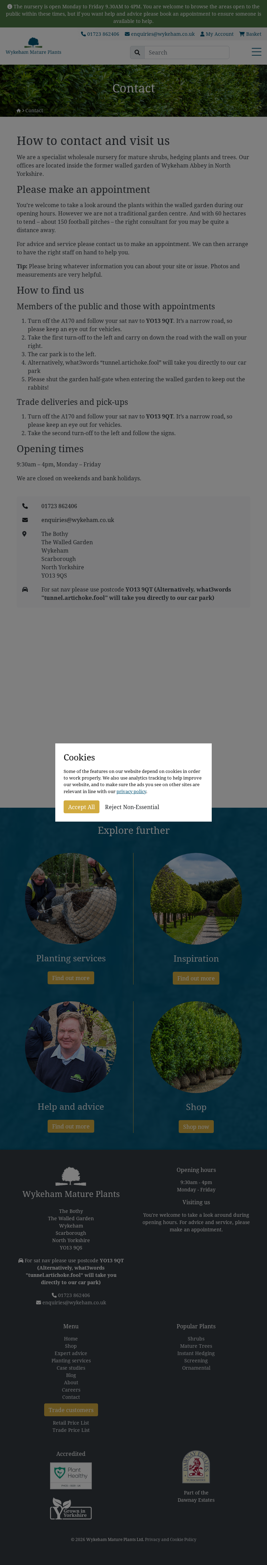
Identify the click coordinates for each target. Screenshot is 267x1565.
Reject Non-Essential (132, 806)
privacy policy (131, 791)
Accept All (81, 806)
